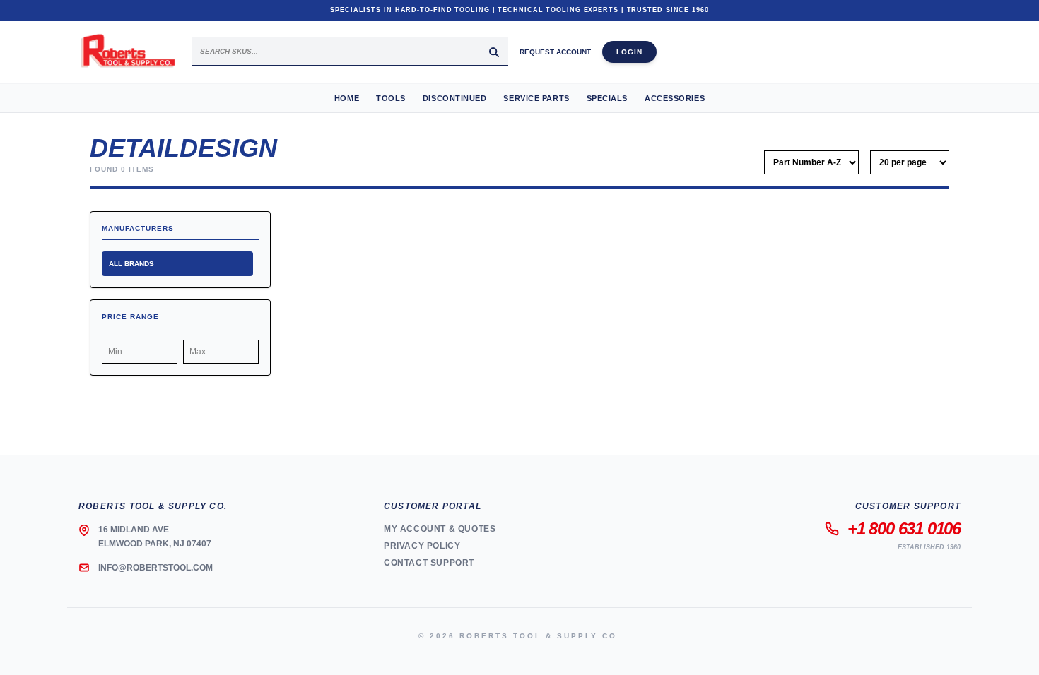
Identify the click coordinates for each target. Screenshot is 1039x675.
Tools (391, 98)
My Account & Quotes (439, 529)
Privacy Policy (422, 546)
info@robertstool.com (155, 568)
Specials (607, 98)
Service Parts (536, 98)
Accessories (675, 98)
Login (629, 52)
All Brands (131, 264)
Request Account (555, 52)
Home (346, 98)
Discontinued (455, 98)
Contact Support (429, 563)
